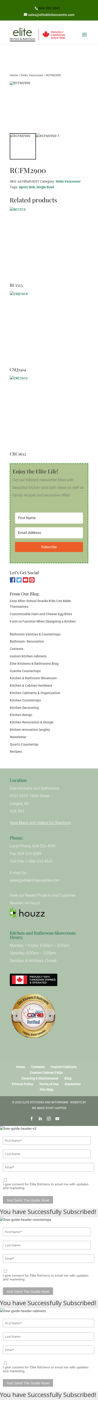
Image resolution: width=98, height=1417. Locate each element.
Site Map (46, 1089)
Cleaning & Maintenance (40, 1078)
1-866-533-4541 (39, 861)
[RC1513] (49, 244)
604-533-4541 (49, 8)
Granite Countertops (25, 671)
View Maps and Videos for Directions (40, 822)
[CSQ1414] (49, 329)
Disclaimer (73, 1084)
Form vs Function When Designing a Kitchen (43, 621)
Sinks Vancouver (31, 75)
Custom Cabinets (64, 1067)
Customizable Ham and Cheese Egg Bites (41, 614)
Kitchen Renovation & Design (32, 722)
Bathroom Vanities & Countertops (35, 634)
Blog (67, 1078)
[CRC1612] (49, 413)
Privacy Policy (22, 1084)
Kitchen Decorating (24, 708)
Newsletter (18, 737)
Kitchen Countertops (25, 700)
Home (14, 75)
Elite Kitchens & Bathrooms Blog (34, 663)
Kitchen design (21, 715)
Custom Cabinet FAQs (46, 1072)
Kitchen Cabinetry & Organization (35, 693)
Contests (16, 649)
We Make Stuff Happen (49, 1108)
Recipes (16, 751)
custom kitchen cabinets (28, 656)
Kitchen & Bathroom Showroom (33, 678)
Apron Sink (27, 187)
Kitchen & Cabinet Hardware (31, 685)
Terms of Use (49, 1084)
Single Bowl (45, 187)
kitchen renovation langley (30, 730)
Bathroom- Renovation (27, 641)
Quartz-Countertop (24, 744)
